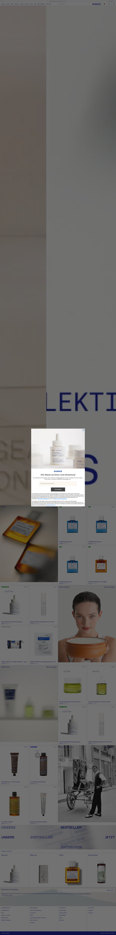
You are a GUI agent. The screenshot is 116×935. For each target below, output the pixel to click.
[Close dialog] (83, 430)
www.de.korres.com (51, 505)
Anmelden (58, 489)
